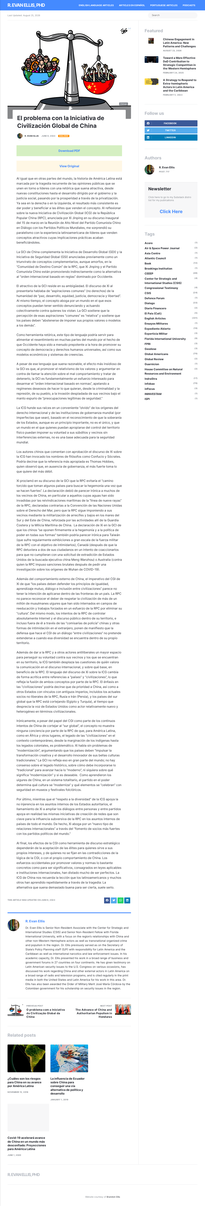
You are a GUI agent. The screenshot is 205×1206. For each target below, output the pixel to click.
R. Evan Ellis (32, 136)
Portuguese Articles (164, 5)
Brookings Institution (158, 268)
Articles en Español (132, 5)
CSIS (148, 293)
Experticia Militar (156, 333)
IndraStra (151, 378)
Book (148, 263)
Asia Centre (152, 253)
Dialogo (63, 136)
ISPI (147, 399)
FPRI (148, 344)
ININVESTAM (153, 394)
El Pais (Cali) (153, 313)
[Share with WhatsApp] (120, 900)
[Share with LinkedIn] (127, 900)
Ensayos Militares (156, 323)
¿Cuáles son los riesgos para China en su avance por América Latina (24, 1082)
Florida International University (165, 338)
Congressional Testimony (161, 288)
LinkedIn (170, 137)
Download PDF (69, 151)
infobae (150, 383)
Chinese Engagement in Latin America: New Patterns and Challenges (179, 43)
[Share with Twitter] (114, 900)
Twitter (170, 130)
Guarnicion (152, 364)
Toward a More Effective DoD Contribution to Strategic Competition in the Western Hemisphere (179, 63)
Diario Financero (155, 308)
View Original (69, 166)
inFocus (150, 388)
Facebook (170, 123)
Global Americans (156, 354)
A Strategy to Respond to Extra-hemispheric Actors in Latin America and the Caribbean (179, 85)
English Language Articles (96, 5)
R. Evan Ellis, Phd (26, 5)
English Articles (155, 318)
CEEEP (149, 273)
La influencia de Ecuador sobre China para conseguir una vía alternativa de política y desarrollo (67, 1086)
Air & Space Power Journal (162, 248)
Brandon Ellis (113, 1197)
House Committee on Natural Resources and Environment (164, 371)
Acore (149, 243)
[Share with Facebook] (107, 900)
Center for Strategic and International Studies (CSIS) (163, 281)
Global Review (154, 359)
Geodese (150, 349)
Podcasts (189, 5)
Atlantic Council (155, 258)
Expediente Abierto (157, 328)
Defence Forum (154, 298)
